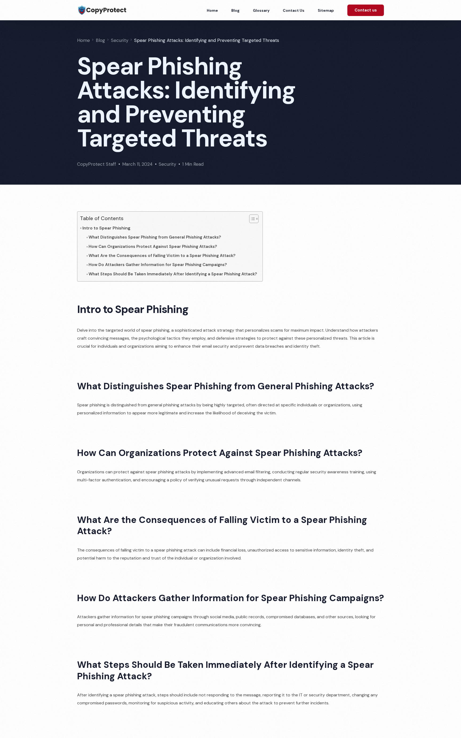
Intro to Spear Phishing (106, 228)
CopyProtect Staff (96, 164)
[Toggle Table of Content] (251, 218)
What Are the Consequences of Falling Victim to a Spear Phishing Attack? (162, 255)
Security (167, 164)
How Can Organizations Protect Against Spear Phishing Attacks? (153, 246)
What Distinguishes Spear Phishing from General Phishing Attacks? (155, 237)
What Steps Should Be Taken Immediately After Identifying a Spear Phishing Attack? (173, 274)
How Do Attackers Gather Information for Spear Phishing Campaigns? (158, 264)
